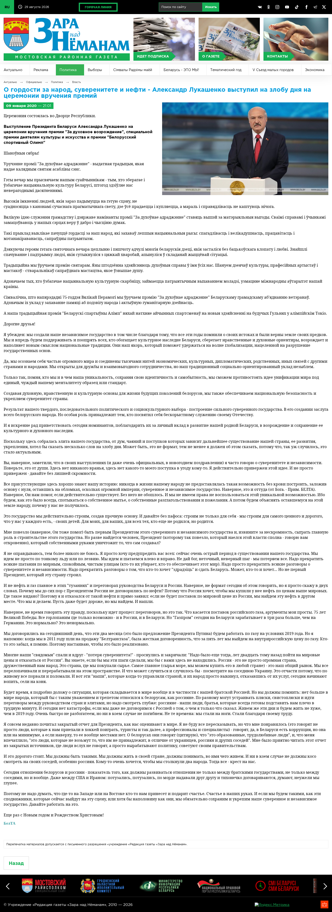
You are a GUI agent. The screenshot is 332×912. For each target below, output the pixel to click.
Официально (34, 82)
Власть (76, 82)
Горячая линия (98, 7)
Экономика (314, 70)
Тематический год (225, 70)
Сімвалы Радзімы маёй (132, 70)
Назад (16, 863)
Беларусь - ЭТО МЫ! (181, 70)
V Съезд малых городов (273, 70)
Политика (68, 70)
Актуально (13, 70)
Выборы (95, 70)
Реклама (41, 70)
